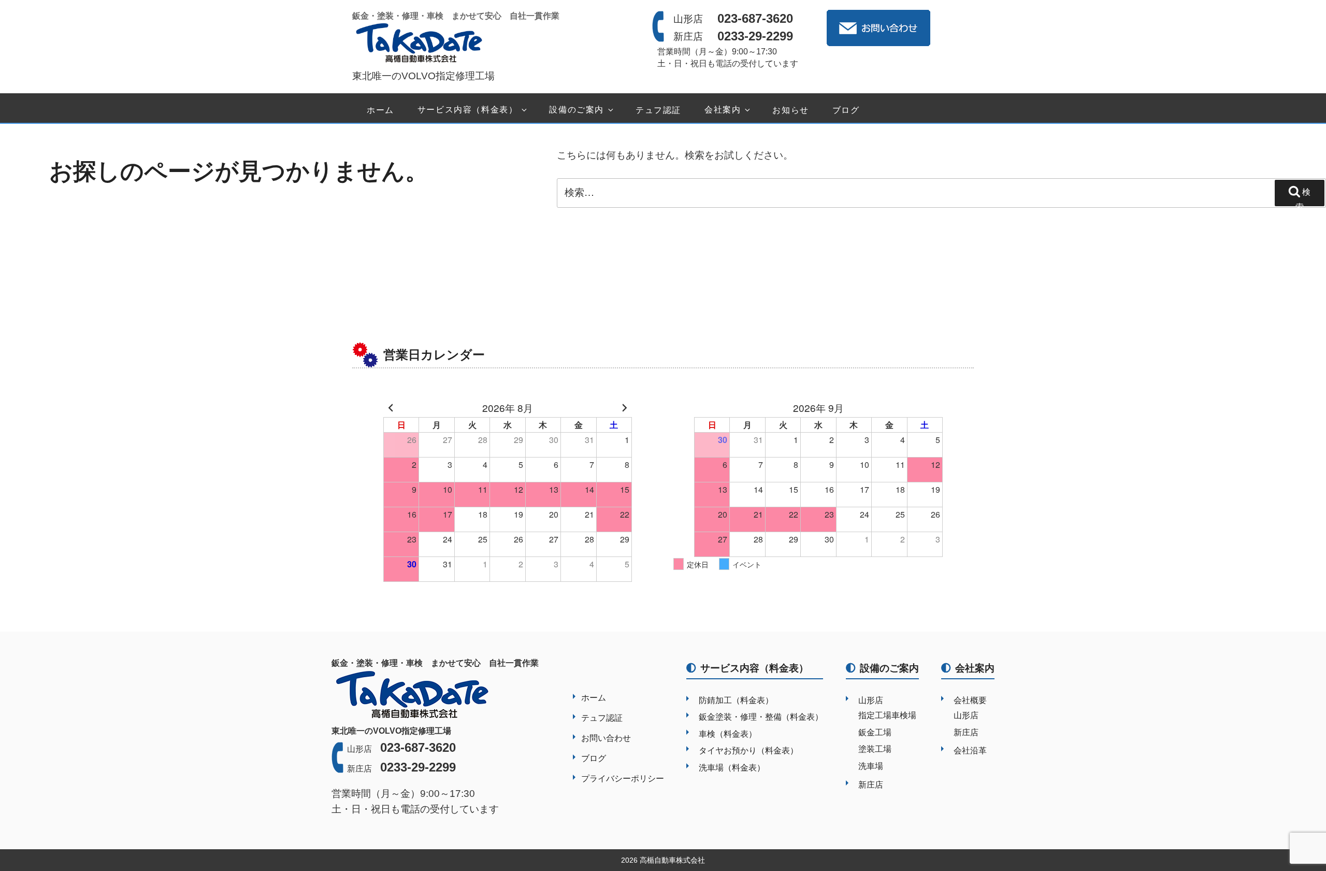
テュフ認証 (658, 110)
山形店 (870, 700)
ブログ (846, 110)
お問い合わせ (606, 738)
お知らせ (790, 110)
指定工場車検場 (887, 715)
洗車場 (870, 766)
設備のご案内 (576, 110)
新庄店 (870, 784)
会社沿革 (970, 750)
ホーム (380, 110)
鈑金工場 (874, 732)
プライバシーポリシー (622, 778)
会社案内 (722, 110)
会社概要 (970, 700)
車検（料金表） (728, 734)
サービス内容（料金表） (467, 110)
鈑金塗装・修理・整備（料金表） (761, 716)
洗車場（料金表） (732, 767)
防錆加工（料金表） (736, 700)
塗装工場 (874, 749)
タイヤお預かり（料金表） (748, 750)
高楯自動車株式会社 (672, 860)
